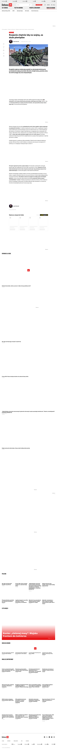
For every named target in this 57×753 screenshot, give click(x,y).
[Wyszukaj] (29, 5)
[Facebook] (45, 737)
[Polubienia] (3, 43)
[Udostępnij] (3, 56)
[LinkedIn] (49, 737)
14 (3, 47)
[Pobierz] (3, 53)
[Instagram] (54, 737)
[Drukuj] (3, 50)
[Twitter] (47, 737)
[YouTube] (52, 737)
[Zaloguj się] (45, 5)
